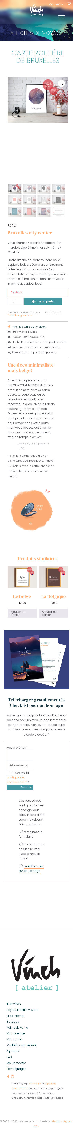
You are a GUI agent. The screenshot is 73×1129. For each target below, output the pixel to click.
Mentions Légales (62, 1121)
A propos (13, 1051)
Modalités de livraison (22, 1045)
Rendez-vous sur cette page (31, 868)
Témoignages (16, 1069)
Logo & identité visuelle (22, 1010)
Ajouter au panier (43, 301)
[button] (61, 83)
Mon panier (14, 1039)
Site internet (35, 1083)
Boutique (13, 1022)
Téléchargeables (20, 315)
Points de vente (17, 1028)
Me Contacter (16, 1063)
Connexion (56, 4)
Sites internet (15, 1016)
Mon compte (16, 1033)
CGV (36, 1126)
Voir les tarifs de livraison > (30, 327)
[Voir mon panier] (69, 4)
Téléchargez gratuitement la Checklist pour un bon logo (36, 702)
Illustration (14, 1004)
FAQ (9, 1057)
